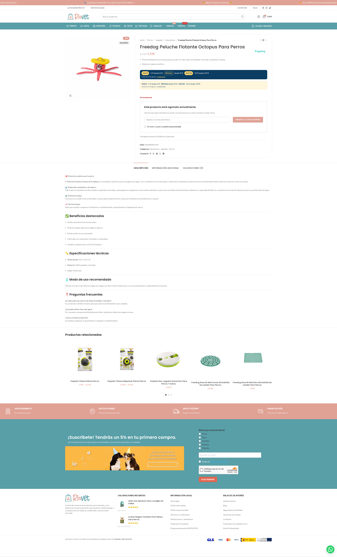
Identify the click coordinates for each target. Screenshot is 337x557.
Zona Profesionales (231, 528)
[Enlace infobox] (104, 411)
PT (125, 539)
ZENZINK (118, 539)
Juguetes (159, 40)
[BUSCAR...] (242, 17)
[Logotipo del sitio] (78, 16)
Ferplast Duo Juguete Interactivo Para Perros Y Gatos (168, 382)
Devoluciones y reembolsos (181, 519)
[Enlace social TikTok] (270, 8)
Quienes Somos (229, 501)
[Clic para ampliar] (70, 95)
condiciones (161, 77)
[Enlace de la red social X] (153, 153)
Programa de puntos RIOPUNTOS (184, 528)
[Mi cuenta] (258, 16)
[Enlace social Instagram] (266, 8)
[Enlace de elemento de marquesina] (102, 2)
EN (127, 539)
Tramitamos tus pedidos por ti (235, 524)
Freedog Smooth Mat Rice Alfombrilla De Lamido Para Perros (252, 383)
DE (131, 539)
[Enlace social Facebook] (263, 8)
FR (129, 539)
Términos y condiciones (180, 515)
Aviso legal (174, 501)
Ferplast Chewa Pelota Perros (85, 381)
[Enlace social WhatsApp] (160, 153)
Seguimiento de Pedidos (233, 510)
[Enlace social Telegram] (163, 153)
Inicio (142, 40)
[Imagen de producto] (84, 359)
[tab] (141, 167)
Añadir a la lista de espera (248, 120)
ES (123, 539)
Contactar (227, 519)
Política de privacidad (179, 510)
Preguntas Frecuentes (179, 524)
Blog (225, 505)
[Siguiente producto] (266, 40)
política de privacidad (172, 126)
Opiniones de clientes (232, 515)
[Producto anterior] (260, 40)
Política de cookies (178, 505)
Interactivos (170, 40)
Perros (150, 40)
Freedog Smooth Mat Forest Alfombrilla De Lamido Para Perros (210, 383)
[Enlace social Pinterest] (157, 153)
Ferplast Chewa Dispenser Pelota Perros (126, 381)
